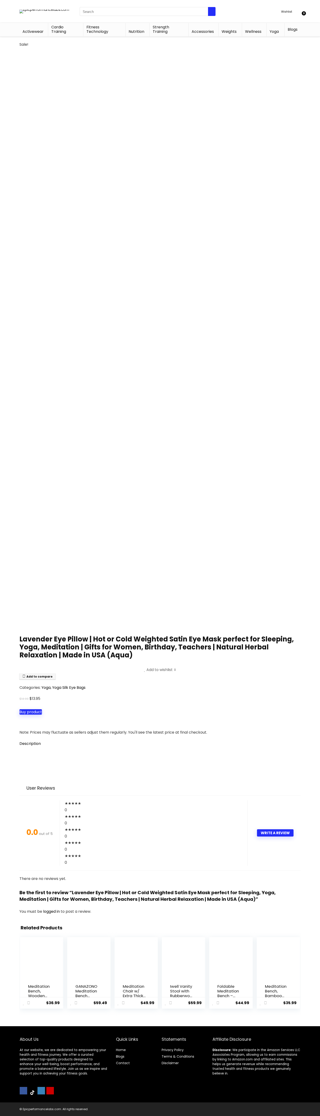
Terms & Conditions (178, 1056)
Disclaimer (170, 1063)
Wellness (253, 31)
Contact (123, 1063)
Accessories (203, 31)
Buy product (30, 712)
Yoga (274, 31)
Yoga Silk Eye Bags (69, 687)
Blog (119, 1056)
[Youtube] (50, 1090)
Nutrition (136, 31)
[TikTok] (32, 1093)
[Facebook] (23, 1090)
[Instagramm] (41, 1090)
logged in (52, 911)
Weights (229, 31)
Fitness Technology (97, 29)
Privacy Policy (173, 1050)
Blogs (293, 29)
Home (121, 1050)
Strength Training (161, 29)
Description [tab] (30, 743)
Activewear (33, 31)
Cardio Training (58, 29)
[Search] (212, 11)
